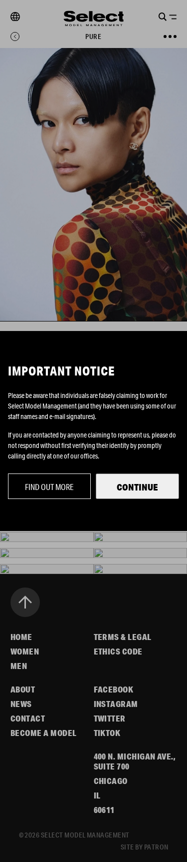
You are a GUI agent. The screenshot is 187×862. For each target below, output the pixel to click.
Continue (137, 487)
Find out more (49, 487)
